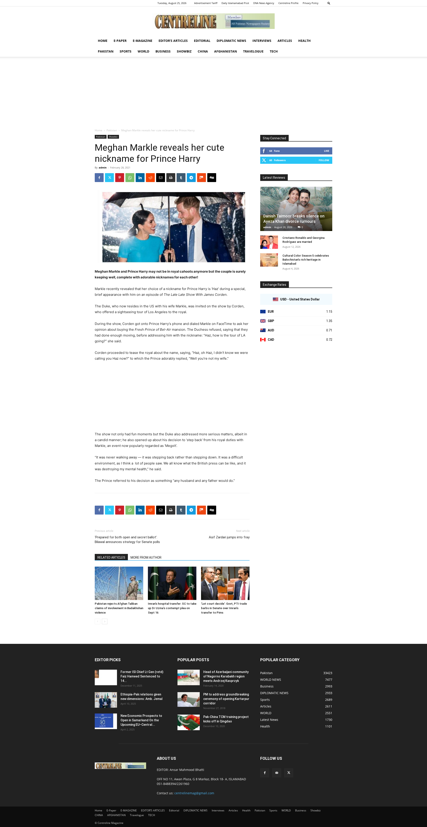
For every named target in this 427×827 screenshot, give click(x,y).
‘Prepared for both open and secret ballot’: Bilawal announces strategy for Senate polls (127, 539)
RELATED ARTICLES (111, 557)
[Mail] (276, 772)
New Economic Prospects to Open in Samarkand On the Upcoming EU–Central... (141, 720)
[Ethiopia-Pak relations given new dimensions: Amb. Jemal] (106, 700)
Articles (285, 41)
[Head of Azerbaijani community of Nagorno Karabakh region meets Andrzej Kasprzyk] (188, 677)
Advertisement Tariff (205, 3)
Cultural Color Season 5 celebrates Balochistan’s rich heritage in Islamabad (305, 259)
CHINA (203, 51)
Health (304, 41)
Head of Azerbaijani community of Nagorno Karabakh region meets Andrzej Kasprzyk (226, 676)
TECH (274, 51)
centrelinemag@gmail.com (194, 793)
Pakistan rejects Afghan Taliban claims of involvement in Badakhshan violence (119, 608)
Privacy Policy (310, 3)
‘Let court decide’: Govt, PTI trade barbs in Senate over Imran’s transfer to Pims (224, 608)
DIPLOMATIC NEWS (231, 41)
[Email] (160, 177)
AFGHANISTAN (225, 51)
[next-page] (104, 621)
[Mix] (201, 177)
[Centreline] (213, 21)
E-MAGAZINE (142, 41)
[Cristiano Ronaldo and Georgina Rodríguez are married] (269, 242)
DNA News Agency (263, 3)
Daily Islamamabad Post (235, 3)
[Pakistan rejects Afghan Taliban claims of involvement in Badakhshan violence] (119, 583)
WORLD (143, 51)
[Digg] (211, 177)
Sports (125, 51)
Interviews (261, 41)
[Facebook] (99, 177)
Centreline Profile (288, 3)
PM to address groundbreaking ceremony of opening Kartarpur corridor (226, 699)
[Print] (170, 177)
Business (163, 51)
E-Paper (120, 41)
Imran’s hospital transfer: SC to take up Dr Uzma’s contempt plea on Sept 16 (172, 608)
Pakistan (105, 51)
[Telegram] (191, 177)
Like (326, 150)
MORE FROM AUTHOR (146, 557)
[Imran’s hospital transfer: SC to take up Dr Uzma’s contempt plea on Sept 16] (172, 583)
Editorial (202, 41)
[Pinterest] (119, 177)
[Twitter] (109, 177)
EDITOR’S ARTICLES (173, 41)
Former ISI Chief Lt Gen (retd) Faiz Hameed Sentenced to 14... (142, 676)
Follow (324, 160)
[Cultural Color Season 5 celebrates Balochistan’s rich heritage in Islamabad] (269, 260)
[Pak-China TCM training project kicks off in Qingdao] (188, 722)
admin (103, 167)
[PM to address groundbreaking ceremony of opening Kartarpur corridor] (188, 699)
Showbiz (184, 51)
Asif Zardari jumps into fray (229, 537)
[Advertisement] (213, 95)
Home (102, 41)
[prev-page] (97, 621)
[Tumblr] (181, 177)
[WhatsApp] (129, 177)
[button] (329, 3)
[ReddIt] (150, 177)
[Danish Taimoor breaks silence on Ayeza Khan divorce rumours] (296, 209)
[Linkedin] (140, 177)
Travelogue (253, 51)
